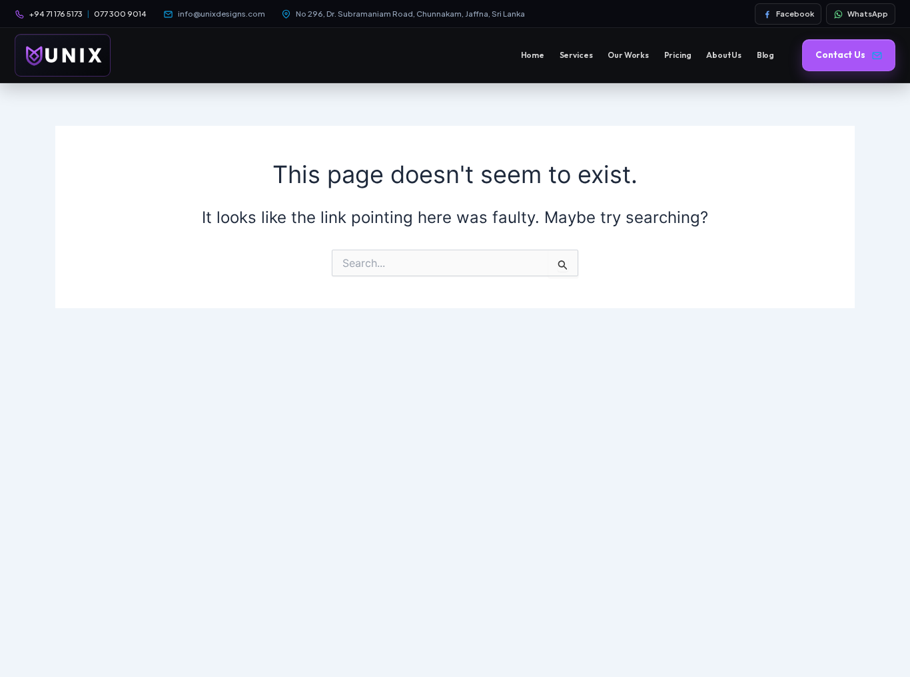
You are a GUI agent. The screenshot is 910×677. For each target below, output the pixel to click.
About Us (723, 55)
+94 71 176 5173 (56, 14)
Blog (766, 55)
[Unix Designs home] (63, 55)
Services (576, 55)
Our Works (628, 55)
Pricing (677, 55)
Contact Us (840, 54)
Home (533, 55)
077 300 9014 (120, 14)
